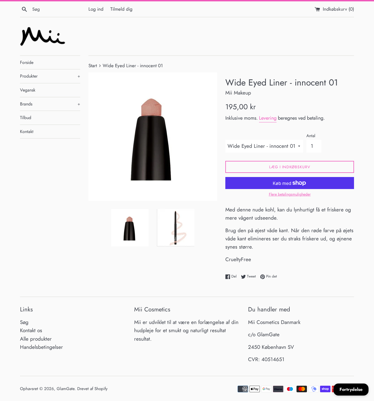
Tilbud (25, 117)
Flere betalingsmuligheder (290, 194)
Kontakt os (31, 330)
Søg (24, 322)
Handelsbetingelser (41, 347)
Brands (50, 104)
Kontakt (26, 131)
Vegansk (27, 90)
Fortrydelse (351, 389)
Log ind (95, 9)
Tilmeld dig (121, 9)
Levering (268, 118)
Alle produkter (36, 339)
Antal (310, 136)
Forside (26, 62)
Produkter (50, 76)
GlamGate (65, 389)
